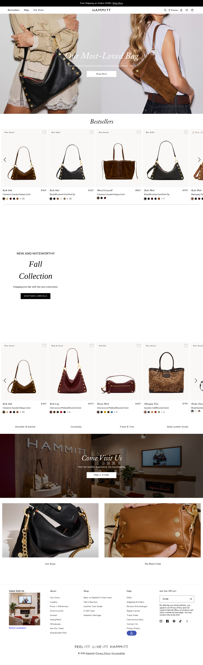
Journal (53, 615)
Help (129, 591)
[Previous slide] (76, 274)
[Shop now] (101, 64)
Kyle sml (7, 190)
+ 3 (116, 412)
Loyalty (53, 602)
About (53, 591)
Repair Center (133, 610)
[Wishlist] (187, 10)
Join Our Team (57, 628)
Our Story (55, 597)
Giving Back (55, 619)
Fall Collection (90, 602)
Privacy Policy (133, 628)
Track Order (132, 615)
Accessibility (118, 653)
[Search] (165, 10)
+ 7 (163, 198)
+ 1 (163, 412)
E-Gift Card (89, 610)
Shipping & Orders (135, 602)
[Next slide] (198, 274)
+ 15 (22, 198)
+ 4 (68, 412)
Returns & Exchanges (137, 606)
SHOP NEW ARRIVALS (35, 296)
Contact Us (132, 624)
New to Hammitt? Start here (98, 597)
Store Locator (57, 610)
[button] (132, 634)
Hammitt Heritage (92, 615)
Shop (86, 591)
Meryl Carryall (104, 190)
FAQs (129, 597)
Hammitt (90, 653)
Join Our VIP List (168, 591)
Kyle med (149, 190)
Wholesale (55, 624)
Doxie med (103, 404)
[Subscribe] (190, 598)
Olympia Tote (151, 404)
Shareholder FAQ (58, 632)
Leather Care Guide (93, 606)
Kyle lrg (54, 404)
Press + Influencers (59, 606)
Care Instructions (135, 619)
